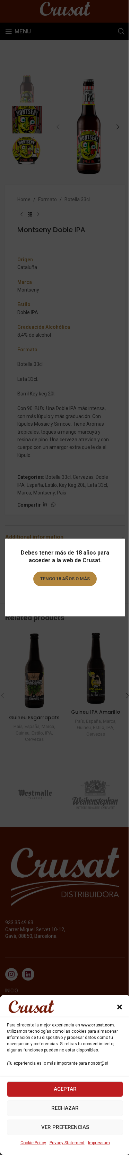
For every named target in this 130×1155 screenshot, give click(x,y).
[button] (119, 1007)
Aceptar (65, 1089)
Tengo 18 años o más (65, 578)
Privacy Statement (67, 1142)
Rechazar (65, 1108)
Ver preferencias (65, 1127)
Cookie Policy (33, 1142)
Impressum (99, 1142)
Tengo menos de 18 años (65, 598)
